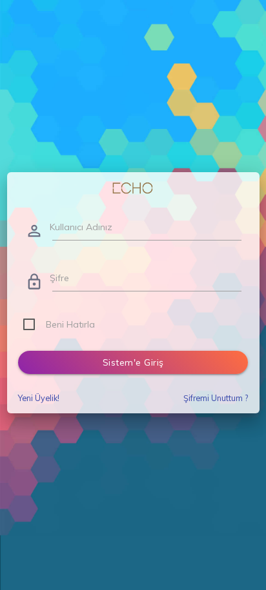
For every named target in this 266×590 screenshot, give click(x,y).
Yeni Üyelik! (38, 398)
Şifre (59, 278)
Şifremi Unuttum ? (215, 398)
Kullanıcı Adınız (81, 227)
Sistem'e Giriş (133, 362)
